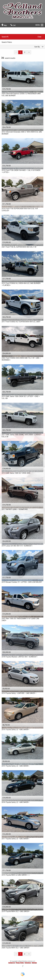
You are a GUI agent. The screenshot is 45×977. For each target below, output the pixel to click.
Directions (28, 962)
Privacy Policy (20, 962)
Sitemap (34, 962)
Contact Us (11, 962)
